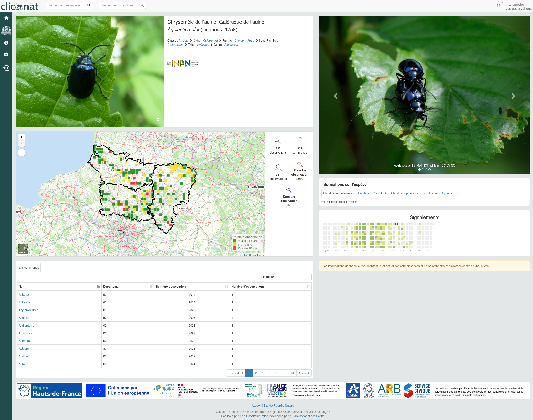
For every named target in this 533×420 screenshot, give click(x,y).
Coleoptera (210, 40)
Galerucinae (175, 44)
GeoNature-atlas (257, 416)
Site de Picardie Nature (279, 405)
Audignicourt (27, 356)
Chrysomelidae (244, 40)
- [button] (21, 143)
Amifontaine (26, 325)
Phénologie (380, 193)
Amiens (24, 318)
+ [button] (21, 137)
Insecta (183, 40)
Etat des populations (404, 193)
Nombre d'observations (248, 286)
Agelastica (231, 44)
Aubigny (24, 348)
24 (292, 373)
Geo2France (258, 254)
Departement (112, 286)
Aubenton (25, 341)
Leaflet (243, 254)
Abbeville (25, 302)
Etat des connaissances (338, 193)
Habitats (363, 193)
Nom (22, 286)
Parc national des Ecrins (308, 416)
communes (29, 267)
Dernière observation (171, 286)
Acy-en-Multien (29, 310)
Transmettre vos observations (519, 6)
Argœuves (25, 333)
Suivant (304, 373)
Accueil (256, 405)
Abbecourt (25, 294)
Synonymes (450, 193)
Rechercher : (267, 277)
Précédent (236, 373)
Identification (430, 193)
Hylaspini (203, 44)
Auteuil (23, 364)
